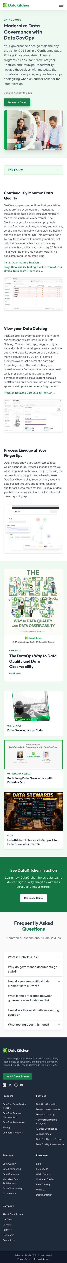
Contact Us (8, 1240)
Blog (38, 1163)
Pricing (6, 1127)
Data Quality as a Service (49, 1139)
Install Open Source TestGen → (23, 262)
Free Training (43, 1184)
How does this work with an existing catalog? (33, 1012)
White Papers (43, 1174)
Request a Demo (17, 102)
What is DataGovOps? (23, 957)
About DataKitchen (13, 1214)
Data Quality (9, 1163)
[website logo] (33, 1050)
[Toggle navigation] (61, 5)
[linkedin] (4, 1085)
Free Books (42, 1168)
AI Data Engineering (46, 1128)
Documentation (44, 1194)
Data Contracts (11, 1174)
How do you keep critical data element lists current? (29, 984)
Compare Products (13, 1132)
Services (41, 1095)
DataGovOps (9, 1193)
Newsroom (8, 1235)
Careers (7, 1224)
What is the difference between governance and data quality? (30, 998)
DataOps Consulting (46, 1104)
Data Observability (12, 1188)
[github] (16, 1085)
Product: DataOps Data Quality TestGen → (30, 392)
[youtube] (21, 1085)
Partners (7, 1229)
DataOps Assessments (48, 1109)
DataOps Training (45, 1114)
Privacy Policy (24, 1259)
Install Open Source (17, 1076)
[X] (10, 1085)
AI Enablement (44, 1133)
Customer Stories (45, 1179)
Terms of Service (42, 1259)
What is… (41, 1189)
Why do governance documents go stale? (32, 969)
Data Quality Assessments (50, 1144)
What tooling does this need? (28, 1024)
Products (8, 1095)
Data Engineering (12, 1168)
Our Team (8, 1219)
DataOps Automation (14, 1122)
